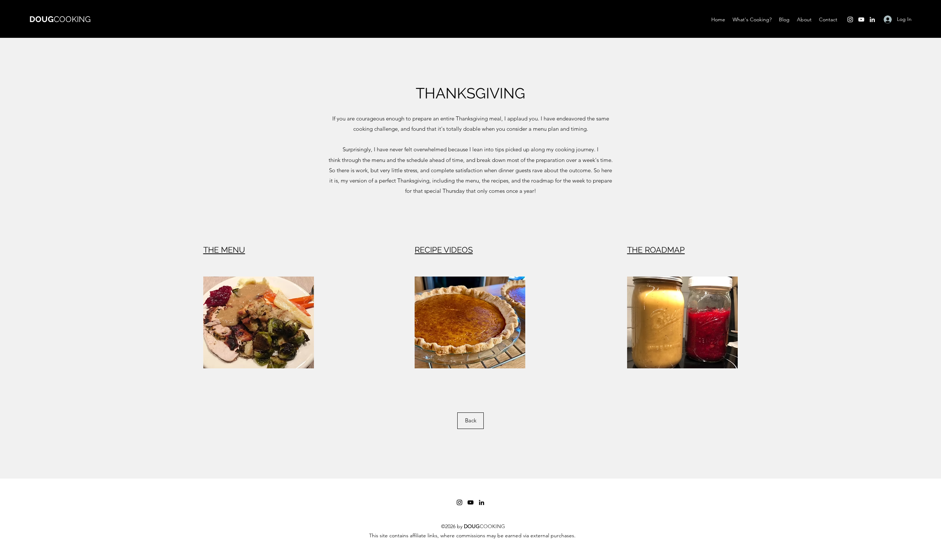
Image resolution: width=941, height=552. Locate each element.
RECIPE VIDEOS (444, 250)
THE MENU (224, 250)
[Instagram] (850, 19)
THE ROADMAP (656, 250)
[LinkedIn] (872, 19)
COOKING (60, 19)
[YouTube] (861, 19)
